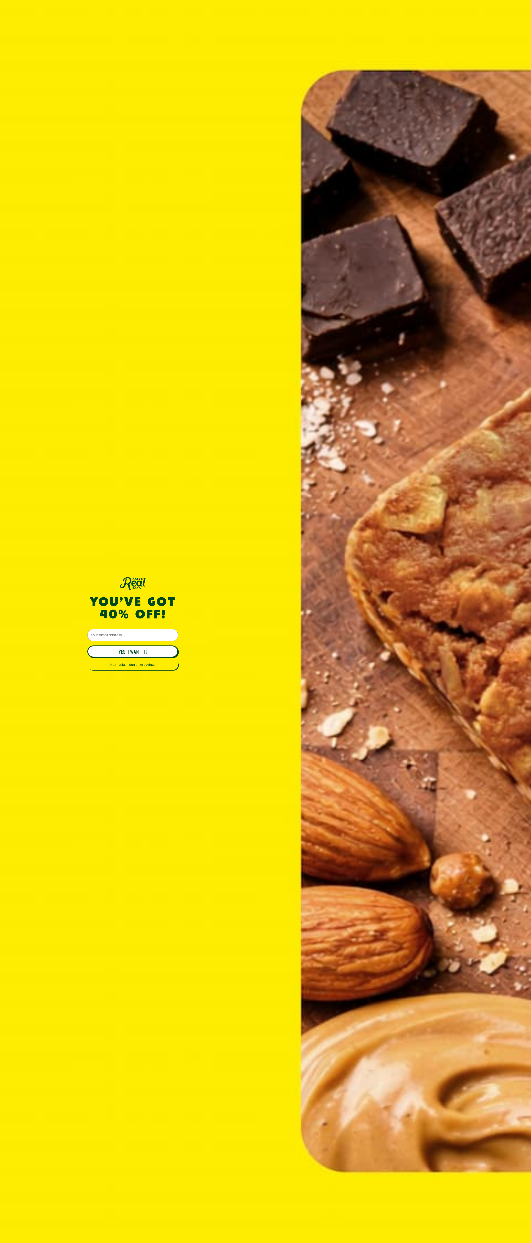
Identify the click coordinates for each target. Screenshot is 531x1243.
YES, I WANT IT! (133, 651)
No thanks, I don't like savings (132, 665)
